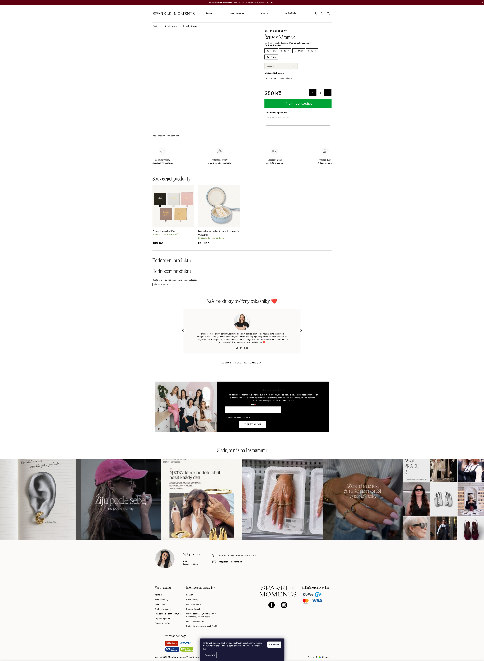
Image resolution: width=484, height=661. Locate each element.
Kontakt (158, 595)
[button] (183, 330)
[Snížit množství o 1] (312, 92)
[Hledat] (328, 14)
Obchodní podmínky (195, 621)
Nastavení (210, 655)
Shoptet (325, 657)
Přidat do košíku (298, 103)
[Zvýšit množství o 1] (327, 92)
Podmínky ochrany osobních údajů (201, 626)
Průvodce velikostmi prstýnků (168, 614)
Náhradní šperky (275, 31)
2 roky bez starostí (163, 609)
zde (204, 648)
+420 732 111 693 (227, 555)
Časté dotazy (192, 599)
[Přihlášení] (315, 14)
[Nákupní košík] (321, 14)
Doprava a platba (162, 618)
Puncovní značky (162, 623)
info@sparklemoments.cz (230, 562)
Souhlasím (274, 644)
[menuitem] (211, 13)
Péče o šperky (161, 604)
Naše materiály (161, 599)
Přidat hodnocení (162, 284)
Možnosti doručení (274, 73)
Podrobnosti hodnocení (300, 43)
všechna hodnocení (242, 363)
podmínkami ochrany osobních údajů (265, 417)
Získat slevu (252, 424)
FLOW (241, 2)
